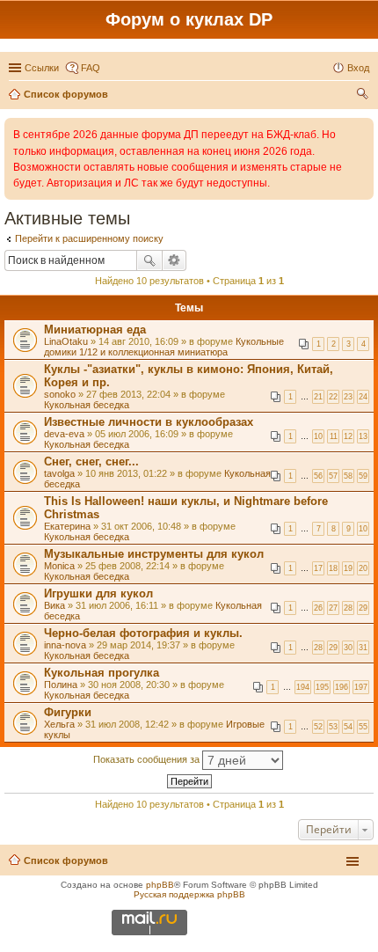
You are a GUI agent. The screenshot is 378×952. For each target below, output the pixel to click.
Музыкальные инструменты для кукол (154, 553)
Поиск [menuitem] (364, 96)
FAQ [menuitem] (90, 67)
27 (333, 608)
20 (363, 568)
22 (333, 396)
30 (348, 647)
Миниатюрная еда (95, 329)
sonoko (60, 394)
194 (302, 687)
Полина (60, 684)
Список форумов (66, 860)
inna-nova (65, 645)
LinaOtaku (66, 341)
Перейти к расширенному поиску (89, 238)
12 (348, 436)
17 (318, 568)
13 (363, 436)
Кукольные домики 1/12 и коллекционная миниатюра (164, 346)
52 (318, 726)
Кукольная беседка (86, 404)
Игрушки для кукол (98, 593)
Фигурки (67, 712)
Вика (54, 605)
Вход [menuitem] (358, 67)
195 (322, 687)
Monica (59, 565)
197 (360, 687)
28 (348, 608)
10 (318, 436)
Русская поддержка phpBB (189, 894)
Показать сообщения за (147, 759)
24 (363, 396)
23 (348, 396)
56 (318, 476)
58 (348, 476)
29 (363, 608)
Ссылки (42, 67)
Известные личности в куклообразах (148, 421)
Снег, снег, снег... (91, 461)
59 (363, 476)
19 (348, 568)
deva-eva (64, 433)
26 (318, 608)
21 (318, 396)
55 (363, 726)
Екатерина (67, 526)
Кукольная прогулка (101, 672)
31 (363, 647)
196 (341, 687)
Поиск (149, 260)
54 (348, 726)
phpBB (160, 885)
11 (334, 436)
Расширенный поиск (174, 260)
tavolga (59, 473)
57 (333, 476)
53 (333, 726)
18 (333, 568)
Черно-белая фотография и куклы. (143, 633)
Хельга (59, 724)
